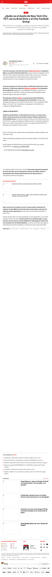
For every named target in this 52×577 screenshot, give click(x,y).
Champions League (46, 8)
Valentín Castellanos (31, 88)
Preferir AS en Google (43, 63)
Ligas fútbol (36, 228)
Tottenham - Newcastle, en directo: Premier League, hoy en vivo (22, 458)
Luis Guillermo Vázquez (15, 61)
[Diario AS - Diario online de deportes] (26, 2)
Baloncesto (43, 228)
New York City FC (35, 71)
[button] (33, 63)
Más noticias (45, 478)
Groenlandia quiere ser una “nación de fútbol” (34, 524)
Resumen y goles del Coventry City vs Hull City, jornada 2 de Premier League (25, 463)
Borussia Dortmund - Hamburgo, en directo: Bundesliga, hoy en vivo (23, 460)
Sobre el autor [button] (11, 63)
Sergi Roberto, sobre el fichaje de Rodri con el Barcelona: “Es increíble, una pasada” (34, 483)
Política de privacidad (16, 557)
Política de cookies (25, 557)
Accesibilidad (44, 557)
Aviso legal (8, 557)
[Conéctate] (50, 2)
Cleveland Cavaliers (24, 228)
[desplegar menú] (2, 2)
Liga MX (7, 8)
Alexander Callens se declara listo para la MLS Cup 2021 (27, 184)
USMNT (38, 8)
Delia (20, 98)
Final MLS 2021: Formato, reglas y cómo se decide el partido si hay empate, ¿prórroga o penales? (29, 195)
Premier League (22, 8)
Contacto (3, 557)
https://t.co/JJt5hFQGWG (21, 146)
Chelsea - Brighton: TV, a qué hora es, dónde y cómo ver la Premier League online (25, 473)
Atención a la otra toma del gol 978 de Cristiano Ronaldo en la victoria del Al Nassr (34, 511)
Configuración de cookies (35, 557)
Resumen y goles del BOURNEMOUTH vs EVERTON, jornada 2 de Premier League (24, 466)
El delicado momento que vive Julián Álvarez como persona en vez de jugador (35, 496)
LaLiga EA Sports (31, 8)
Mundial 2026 (14, 8)
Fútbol (26, 5)
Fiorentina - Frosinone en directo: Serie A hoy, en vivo (19, 469)
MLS (3, 8)
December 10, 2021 (28, 150)
